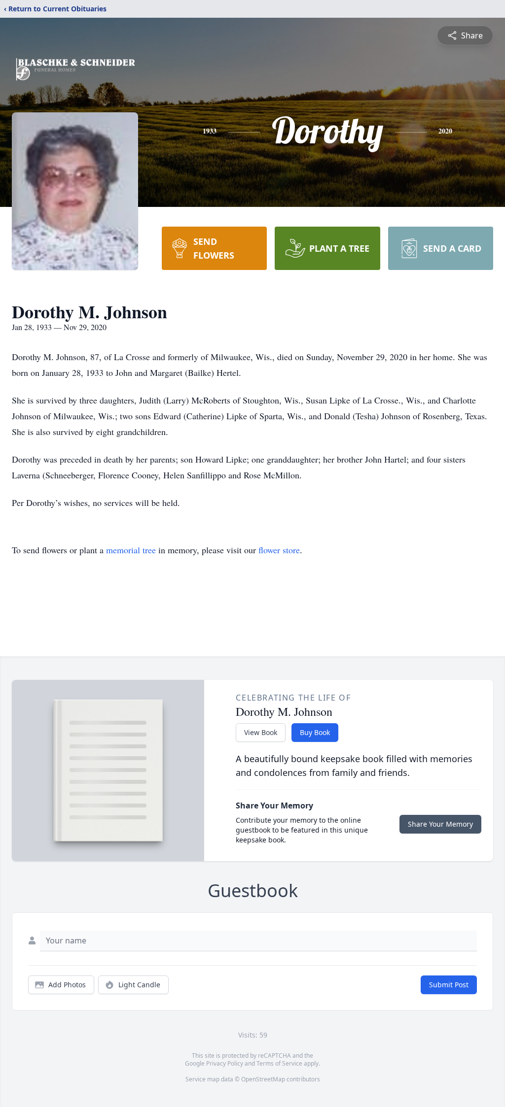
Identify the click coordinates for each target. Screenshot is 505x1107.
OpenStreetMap (263, 1079)
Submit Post (449, 984)
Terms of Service (279, 1063)
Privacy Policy (224, 1063)
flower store (279, 550)
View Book (260, 732)
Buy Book (315, 732)
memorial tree (131, 550)
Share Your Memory (440, 824)
